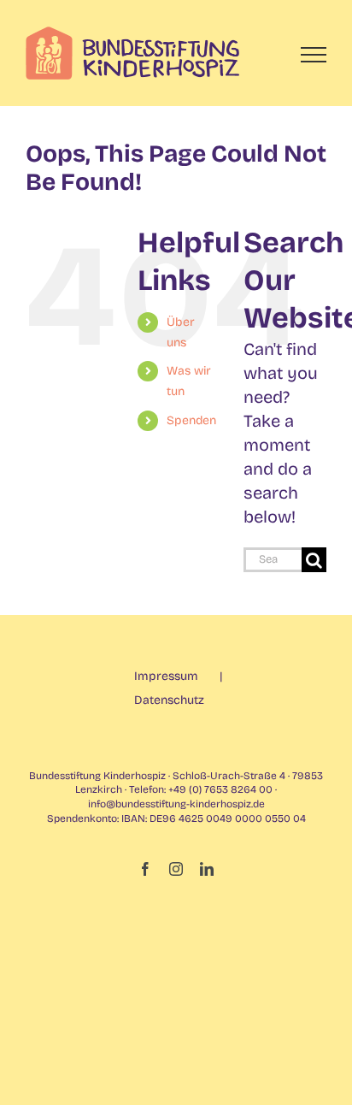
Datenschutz (169, 700)
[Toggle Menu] (314, 54)
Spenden (191, 420)
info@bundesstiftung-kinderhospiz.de (176, 804)
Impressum (166, 676)
